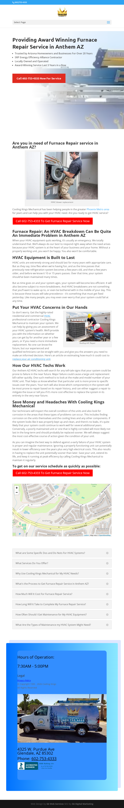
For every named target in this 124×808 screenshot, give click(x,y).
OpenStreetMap (105, 535)
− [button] (17, 492)
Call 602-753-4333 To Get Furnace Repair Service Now (53, 221)
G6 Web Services (55, 803)
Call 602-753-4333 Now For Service (39, 78)
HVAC (47, 316)
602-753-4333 (44, 758)
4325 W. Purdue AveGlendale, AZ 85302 (36, 751)
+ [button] (17, 488)
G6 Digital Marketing (82, 803)
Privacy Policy (24, 680)
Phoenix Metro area (98, 209)
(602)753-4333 (21, 2)
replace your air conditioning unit (31, 359)
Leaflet (86, 535)
